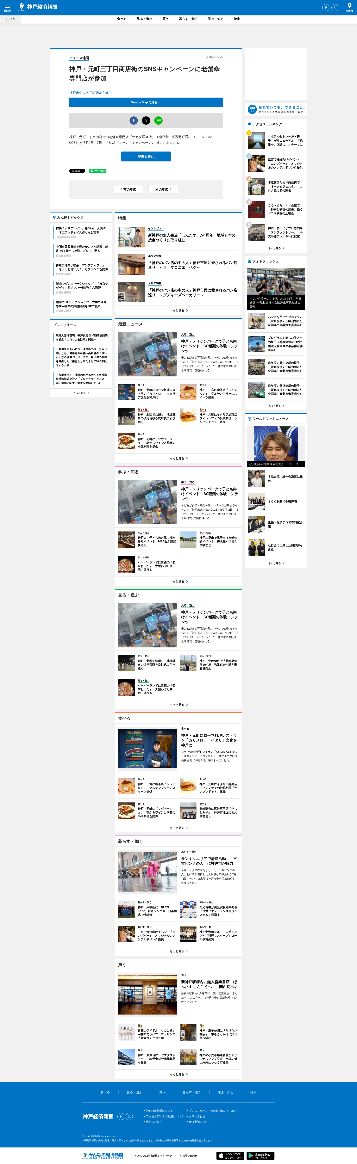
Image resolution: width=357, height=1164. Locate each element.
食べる (121, 19)
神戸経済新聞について (159, 1110)
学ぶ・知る (216, 19)
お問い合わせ (197, 1116)
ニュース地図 (79, 58)
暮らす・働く (188, 19)
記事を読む (146, 156)
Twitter (334, 7)
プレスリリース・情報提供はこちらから (213, 1110)
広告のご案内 (154, 1121)
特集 (237, 19)
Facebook (325, 7)
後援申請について (200, 1121)
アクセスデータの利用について (165, 1116)
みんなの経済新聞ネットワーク (102, 1156)
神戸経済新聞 (37, 7)
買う (166, 19)
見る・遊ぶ (144, 19)
